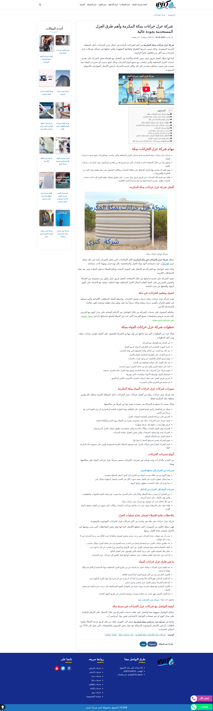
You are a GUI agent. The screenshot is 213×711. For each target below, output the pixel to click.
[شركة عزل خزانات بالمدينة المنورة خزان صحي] (46, 218)
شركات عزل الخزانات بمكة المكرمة (150, 634)
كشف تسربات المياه (139, 4)
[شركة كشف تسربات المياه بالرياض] (46, 78)
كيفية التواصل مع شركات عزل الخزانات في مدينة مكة (151, 141)
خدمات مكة (96, 680)
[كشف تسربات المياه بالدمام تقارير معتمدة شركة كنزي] (62, 145)
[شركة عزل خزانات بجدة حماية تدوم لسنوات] (62, 218)
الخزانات (165, 263)
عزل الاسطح (113, 4)
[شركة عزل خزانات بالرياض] (62, 78)
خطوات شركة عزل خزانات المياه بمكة (156, 122)
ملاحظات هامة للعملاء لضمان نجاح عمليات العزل (153, 136)
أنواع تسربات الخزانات (162, 128)
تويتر (143, 644)
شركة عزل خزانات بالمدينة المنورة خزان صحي (46, 233)
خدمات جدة (96, 676)
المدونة (82, 4)
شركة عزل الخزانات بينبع (148, 599)
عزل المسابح (92, 4)
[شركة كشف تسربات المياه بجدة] (62, 40)
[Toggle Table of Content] (169, 110)
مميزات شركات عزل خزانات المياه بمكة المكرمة (153, 125)
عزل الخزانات (125, 4)
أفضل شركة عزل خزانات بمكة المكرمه (156, 117)
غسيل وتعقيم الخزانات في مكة (159, 119)
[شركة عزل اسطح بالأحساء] (46, 145)
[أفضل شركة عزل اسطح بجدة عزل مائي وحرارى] (46, 180)
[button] (3, 707)
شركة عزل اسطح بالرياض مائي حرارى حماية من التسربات (46, 126)
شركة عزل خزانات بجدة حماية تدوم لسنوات (63, 233)
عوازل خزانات (111, 634)
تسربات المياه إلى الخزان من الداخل (159, 133)
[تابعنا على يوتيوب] (63, 669)
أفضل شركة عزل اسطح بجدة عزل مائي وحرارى (46, 196)
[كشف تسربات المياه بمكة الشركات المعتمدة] (46, 43)
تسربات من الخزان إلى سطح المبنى (159, 131)
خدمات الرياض (95, 668)
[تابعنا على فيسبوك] (69, 669)
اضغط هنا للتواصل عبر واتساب (130, 674)
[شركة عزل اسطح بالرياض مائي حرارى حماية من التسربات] (46, 110)
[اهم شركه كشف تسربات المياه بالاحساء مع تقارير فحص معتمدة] (62, 180)
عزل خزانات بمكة (126, 634)
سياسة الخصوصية (93, 696)
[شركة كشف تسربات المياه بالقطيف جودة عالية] (62, 110)
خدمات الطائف (95, 684)
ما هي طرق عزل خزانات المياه (159, 138)
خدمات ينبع (96, 692)
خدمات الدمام (95, 672)
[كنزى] (165, 4)
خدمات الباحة (95, 688)
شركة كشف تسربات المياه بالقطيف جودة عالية (62, 126)
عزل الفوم (102, 4)
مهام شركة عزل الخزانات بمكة (158, 114)
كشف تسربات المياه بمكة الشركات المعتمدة (46, 59)
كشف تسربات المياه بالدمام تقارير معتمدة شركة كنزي (62, 161)
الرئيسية (171, 15)
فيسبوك (152, 644)
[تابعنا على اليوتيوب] (56, 669)
